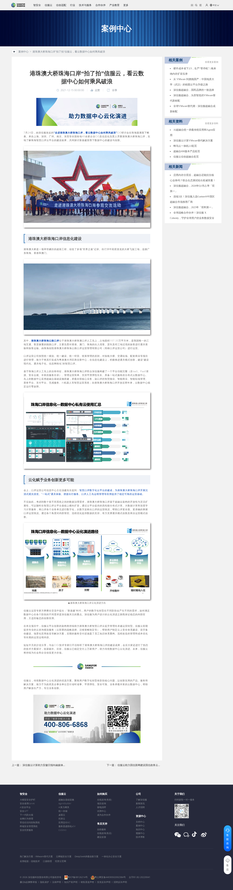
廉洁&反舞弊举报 (28, 882)
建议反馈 (101, 836)
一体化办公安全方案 (112, 856)
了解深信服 (141, 799)
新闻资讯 (140, 803)
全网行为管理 (26, 818)
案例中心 (140, 825)
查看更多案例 (211, 62)
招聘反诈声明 (120, 882)
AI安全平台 (25, 807)
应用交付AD (64, 822)
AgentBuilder (64, 803)
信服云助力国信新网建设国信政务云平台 (140, 765)
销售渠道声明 (87, 882)
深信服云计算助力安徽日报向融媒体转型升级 (48, 765)
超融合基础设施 (66, 799)
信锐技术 (35, 861)
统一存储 (62, 810)
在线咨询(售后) (104, 833)
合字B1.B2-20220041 (139, 877)
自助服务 (101, 829)
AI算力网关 (63, 807)
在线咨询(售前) (104, 799)
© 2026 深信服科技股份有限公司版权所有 (40, 877)
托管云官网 (60, 861)
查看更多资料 (211, 123)
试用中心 (101, 810)
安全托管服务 (26, 829)
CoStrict (62, 829)
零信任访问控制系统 (30, 822)
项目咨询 (101, 803)
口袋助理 (47, 861)
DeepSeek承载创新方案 (86, 856)
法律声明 (56, 882)
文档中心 (140, 821)
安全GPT (24, 810)
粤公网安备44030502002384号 (110, 877)
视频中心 (140, 833)
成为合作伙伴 (103, 814)
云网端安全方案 (63, 856)
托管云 (61, 818)
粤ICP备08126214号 (78, 877)
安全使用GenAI (27, 803)
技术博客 (140, 836)
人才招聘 (140, 807)
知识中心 (140, 829)
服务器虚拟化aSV (66, 826)
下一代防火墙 (26, 814)
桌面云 (61, 814)
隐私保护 (44, 882)
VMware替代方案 (44, 856)
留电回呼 (101, 807)
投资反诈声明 (103, 882)
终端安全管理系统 (29, 826)
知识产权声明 (71, 882)
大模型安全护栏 (27, 799)
